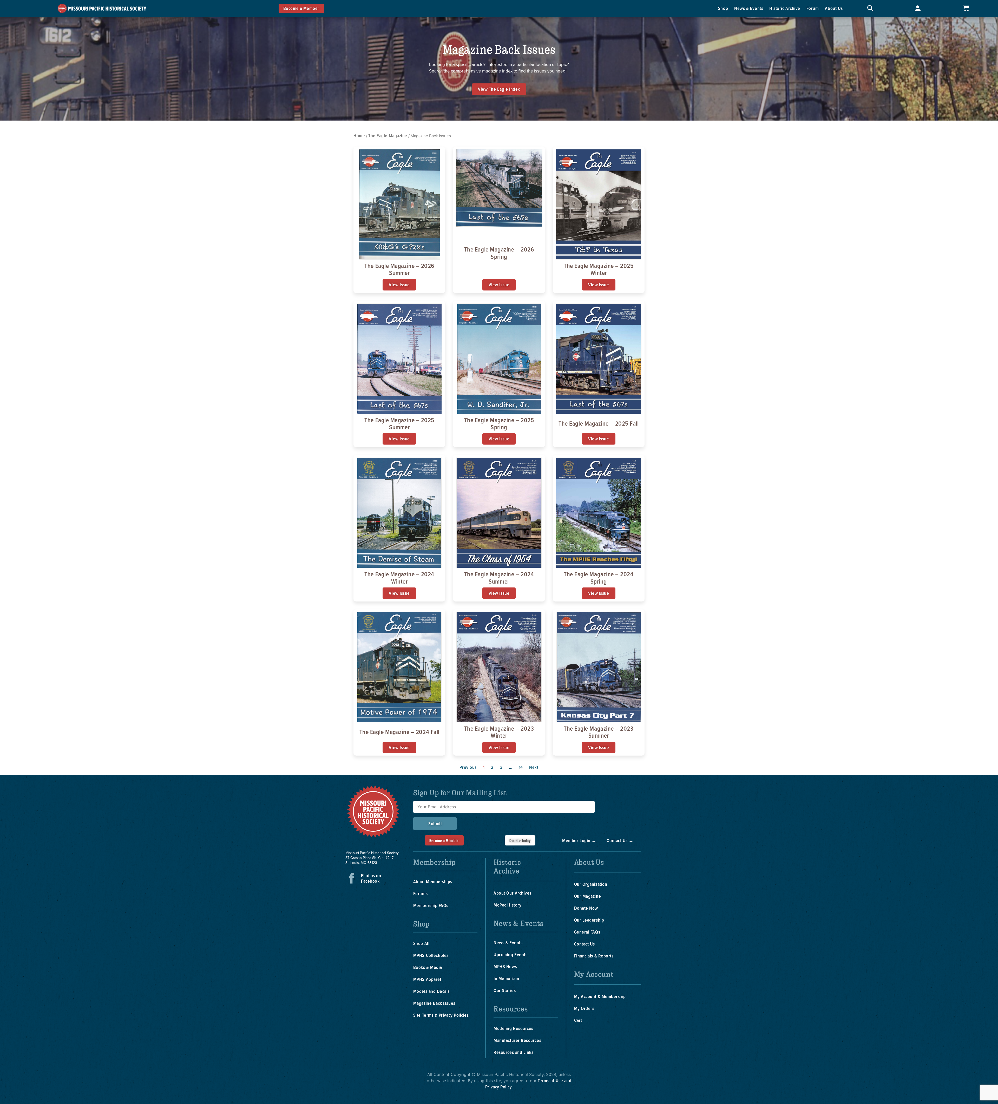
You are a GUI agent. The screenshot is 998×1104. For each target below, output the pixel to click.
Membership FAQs (430, 905)
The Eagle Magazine (387, 135)
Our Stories (505, 990)
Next (533, 767)
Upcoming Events (510, 954)
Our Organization (590, 884)
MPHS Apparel (427, 979)
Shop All (421, 943)
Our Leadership (589, 920)
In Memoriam (506, 978)
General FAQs (587, 932)
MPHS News (505, 966)
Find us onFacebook (371, 878)
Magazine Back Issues (434, 1003)
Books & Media (427, 967)
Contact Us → (620, 840)
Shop (723, 8)
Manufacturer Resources (517, 1040)
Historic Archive (784, 8)
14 (521, 767)
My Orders (584, 1008)
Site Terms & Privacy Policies (441, 1015)
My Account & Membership (600, 996)
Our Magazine (587, 896)
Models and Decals (431, 991)
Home (359, 135)
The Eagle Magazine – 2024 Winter (399, 577)
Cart (578, 1020)
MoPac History (507, 905)
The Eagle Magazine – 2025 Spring (499, 423)
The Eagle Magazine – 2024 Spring (599, 577)
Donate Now (586, 908)
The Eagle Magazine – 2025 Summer (399, 423)
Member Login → (579, 840)
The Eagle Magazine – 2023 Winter (499, 732)
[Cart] (966, 8)
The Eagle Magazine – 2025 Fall (599, 423)
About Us (834, 8)
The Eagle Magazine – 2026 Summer (399, 269)
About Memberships (432, 881)
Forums (420, 893)
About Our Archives (512, 893)
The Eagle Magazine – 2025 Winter (599, 269)
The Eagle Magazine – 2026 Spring (499, 253)
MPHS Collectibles (431, 955)
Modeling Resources (513, 1028)
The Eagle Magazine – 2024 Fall (399, 731)
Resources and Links (513, 1052)
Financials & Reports (594, 956)
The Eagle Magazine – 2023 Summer (599, 732)
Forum (812, 8)
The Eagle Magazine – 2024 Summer (499, 577)
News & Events (748, 8)
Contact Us (584, 944)
